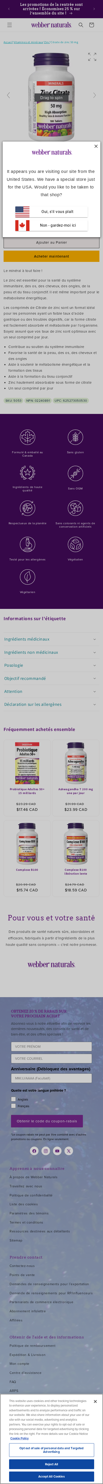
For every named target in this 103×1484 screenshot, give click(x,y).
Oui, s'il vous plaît (57, 211)
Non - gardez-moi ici (57, 225)
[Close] (95, 1401)
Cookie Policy (19, 1438)
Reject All (51, 1464)
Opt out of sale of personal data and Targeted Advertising (51, 1450)
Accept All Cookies (51, 1476)
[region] (51, 1439)
